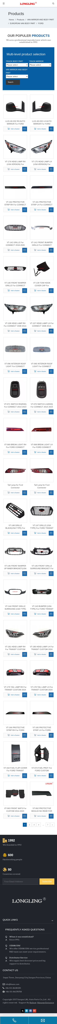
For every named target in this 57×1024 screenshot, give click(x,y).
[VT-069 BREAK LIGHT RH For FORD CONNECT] (15, 430)
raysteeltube (8, 1007)
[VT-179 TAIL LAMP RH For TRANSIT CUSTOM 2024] (15, 672)
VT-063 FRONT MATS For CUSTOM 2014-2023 (15, 809)
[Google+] (34, 1010)
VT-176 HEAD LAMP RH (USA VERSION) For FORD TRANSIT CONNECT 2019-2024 (15, 163)
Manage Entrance (45, 1003)
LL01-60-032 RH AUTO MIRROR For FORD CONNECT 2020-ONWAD (15, 122)
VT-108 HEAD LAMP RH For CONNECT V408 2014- (15, 324)
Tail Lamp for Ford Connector (15, 486)
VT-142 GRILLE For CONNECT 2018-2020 (15, 243)
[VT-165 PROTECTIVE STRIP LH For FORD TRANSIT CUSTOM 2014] (41, 713)
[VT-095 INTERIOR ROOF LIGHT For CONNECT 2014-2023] (41, 349)
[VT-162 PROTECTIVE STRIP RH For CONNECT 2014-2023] (15, 187)
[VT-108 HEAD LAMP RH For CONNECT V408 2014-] (15, 308)
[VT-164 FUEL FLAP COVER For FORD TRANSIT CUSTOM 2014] (15, 753)
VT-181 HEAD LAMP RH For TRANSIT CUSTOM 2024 (15, 648)
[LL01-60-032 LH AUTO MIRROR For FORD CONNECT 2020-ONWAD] (41, 106)
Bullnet (33, 1003)
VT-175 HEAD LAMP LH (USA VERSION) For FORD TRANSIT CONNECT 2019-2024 (42, 163)
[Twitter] (22, 1010)
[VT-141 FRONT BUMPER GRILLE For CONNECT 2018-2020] (41, 228)
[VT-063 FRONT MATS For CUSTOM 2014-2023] (15, 793)
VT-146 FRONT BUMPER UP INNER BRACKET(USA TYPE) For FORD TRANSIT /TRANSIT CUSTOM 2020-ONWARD (15, 567)
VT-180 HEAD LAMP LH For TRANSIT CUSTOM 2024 (42, 648)
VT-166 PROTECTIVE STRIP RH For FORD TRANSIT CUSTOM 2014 (15, 729)
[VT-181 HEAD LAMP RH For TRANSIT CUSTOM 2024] (15, 632)
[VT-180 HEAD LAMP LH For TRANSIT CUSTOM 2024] (41, 632)
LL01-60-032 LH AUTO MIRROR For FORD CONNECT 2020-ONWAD (41, 122)
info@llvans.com (13, 984)
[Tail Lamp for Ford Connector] (15, 470)
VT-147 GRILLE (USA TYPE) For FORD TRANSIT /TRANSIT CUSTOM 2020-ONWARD (41, 526)
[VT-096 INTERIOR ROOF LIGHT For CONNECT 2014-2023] (15, 349)
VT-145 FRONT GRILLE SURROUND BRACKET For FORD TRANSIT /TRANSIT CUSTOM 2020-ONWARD (41, 567)
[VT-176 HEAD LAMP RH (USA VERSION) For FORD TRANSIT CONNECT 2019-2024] (15, 147)
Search (10, 82)
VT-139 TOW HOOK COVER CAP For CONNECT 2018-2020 (41, 284)
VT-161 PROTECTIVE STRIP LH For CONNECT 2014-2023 (41, 203)
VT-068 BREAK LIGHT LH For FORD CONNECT (42, 445)
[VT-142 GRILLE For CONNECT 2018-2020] (15, 228)
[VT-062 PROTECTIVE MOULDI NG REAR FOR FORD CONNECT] (41, 793)
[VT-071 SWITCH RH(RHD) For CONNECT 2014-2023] (15, 389)
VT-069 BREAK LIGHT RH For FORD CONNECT (15, 445)
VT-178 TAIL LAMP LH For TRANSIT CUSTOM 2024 (42, 688)
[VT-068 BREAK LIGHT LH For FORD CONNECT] (41, 430)
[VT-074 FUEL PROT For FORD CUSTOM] (41, 753)
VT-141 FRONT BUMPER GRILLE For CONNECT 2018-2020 (41, 243)
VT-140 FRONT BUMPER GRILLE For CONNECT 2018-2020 (15, 284)
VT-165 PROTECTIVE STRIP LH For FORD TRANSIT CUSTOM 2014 (41, 729)
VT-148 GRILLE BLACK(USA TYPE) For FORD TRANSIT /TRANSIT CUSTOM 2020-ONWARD (15, 526)
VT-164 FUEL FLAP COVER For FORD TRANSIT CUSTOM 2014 (15, 769)
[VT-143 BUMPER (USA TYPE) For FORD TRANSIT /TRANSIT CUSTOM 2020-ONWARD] (41, 591)
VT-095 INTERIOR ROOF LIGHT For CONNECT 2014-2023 (41, 365)
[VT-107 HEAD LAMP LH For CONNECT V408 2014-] (41, 308)
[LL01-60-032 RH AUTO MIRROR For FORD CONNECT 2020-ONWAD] (15, 106)
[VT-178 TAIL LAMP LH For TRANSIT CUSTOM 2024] (41, 672)
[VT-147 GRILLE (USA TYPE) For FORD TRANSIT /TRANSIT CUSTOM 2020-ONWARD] (41, 511)
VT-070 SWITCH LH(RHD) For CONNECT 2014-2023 (42, 405)
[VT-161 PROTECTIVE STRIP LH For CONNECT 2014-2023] (41, 187)
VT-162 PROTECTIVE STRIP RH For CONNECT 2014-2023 (15, 203)
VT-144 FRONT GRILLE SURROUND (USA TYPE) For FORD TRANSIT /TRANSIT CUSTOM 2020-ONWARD (15, 607)
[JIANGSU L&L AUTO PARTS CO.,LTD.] (28, 900)
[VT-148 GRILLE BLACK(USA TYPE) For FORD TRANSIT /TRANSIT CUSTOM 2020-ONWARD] (15, 511)
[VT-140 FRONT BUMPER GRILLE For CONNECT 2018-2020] (15, 268)
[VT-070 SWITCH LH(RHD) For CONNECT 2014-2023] (41, 389)
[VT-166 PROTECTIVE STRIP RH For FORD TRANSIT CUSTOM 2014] (15, 713)
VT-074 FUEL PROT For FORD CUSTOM (42, 769)
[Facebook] (30, 1010)
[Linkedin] (26, 1010)
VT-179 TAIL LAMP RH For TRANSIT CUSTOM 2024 (15, 688)
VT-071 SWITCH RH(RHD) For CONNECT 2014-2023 (15, 405)
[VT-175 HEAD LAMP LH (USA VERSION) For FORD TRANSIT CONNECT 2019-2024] (41, 147)
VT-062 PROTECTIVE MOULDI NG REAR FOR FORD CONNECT (41, 809)
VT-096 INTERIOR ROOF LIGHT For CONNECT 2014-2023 (15, 365)
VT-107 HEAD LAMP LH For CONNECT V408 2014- (42, 324)
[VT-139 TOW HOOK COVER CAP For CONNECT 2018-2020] (41, 268)
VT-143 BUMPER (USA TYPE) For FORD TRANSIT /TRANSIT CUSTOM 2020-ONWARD (41, 607)
